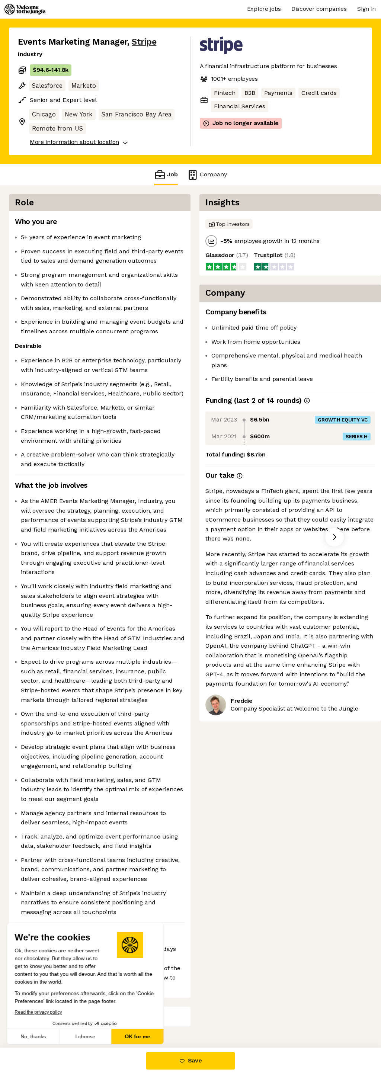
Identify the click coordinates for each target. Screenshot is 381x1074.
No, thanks (33, 1036)
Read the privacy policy (38, 1012)
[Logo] (24, 9)
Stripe (144, 42)
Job (172, 174)
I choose (86, 1036)
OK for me (137, 1036)
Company (213, 174)
